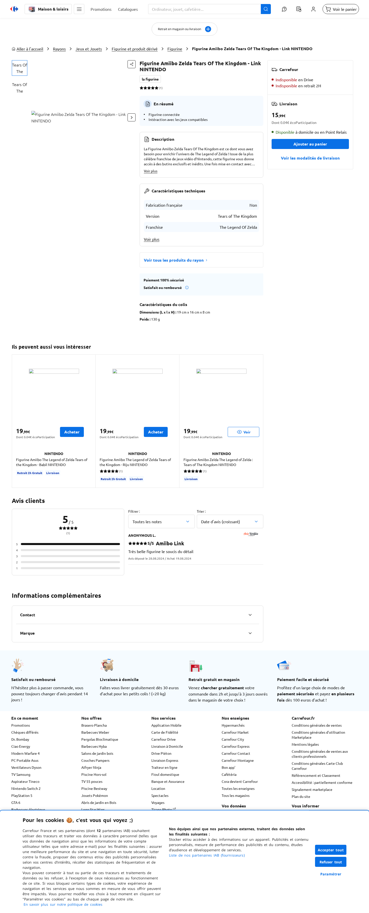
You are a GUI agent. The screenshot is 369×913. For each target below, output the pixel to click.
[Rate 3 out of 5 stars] (149, 88)
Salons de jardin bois (97, 753)
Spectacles (159, 795)
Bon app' (228, 767)
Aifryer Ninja (91, 767)
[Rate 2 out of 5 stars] (145, 88)
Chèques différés (24, 732)
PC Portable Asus (24, 760)
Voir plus (150, 171)
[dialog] (184, 861)
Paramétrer (330, 874)
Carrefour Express (236, 746)
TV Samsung (20, 774)
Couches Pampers (95, 760)
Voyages (157, 802)
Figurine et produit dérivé (135, 48)
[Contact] (250, 615)
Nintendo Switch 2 (26, 788)
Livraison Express (164, 760)
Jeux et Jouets (89, 48)
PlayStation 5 (21, 795)
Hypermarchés (233, 725)
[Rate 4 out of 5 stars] (153, 88)
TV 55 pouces (91, 781)
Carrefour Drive (163, 739)
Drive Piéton (161, 753)
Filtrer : (134, 511)
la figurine (150, 79)
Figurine (174, 48)
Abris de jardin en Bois (98, 802)
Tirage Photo (162, 809)
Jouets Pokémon (94, 795)
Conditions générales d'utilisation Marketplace (318, 734)
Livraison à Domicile (167, 746)
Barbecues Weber (95, 732)
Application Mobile (166, 725)
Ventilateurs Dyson (26, 767)
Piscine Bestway (94, 788)
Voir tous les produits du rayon (174, 260)
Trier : (201, 511)
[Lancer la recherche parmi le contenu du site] (266, 9)
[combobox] (209, 9)
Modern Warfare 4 (25, 753)
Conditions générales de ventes (317, 725)
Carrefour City (233, 739)
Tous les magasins (236, 795)
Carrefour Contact (236, 753)
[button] (79, 9)
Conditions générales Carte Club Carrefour (317, 766)
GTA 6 (15, 802)
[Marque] (250, 633)
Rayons (59, 48)
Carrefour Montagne (238, 760)
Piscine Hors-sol (93, 774)
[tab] (19, 68)
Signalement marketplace (312, 789)
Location (158, 788)
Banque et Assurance (167, 781)
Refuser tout (331, 862)
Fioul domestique (165, 774)
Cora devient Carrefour (240, 781)
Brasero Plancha (94, 725)
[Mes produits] (298, 9)
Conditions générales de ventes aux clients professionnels (320, 753)
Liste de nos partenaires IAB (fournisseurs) (207, 855)
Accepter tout (331, 850)
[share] (132, 64)
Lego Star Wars (93, 809)
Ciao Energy (20, 746)
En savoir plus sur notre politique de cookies (63, 904)
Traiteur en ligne (164, 767)
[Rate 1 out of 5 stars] (141, 88)
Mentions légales (305, 744)
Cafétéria (229, 774)
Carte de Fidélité (164, 732)
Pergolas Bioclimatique (99, 739)
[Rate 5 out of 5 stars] (156, 88)
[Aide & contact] (284, 9)
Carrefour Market (235, 732)
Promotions (20, 725)
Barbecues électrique (28, 809)
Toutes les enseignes (238, 788)
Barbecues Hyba (94, 746)
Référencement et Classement (316, 775)
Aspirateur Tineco (25, 781)
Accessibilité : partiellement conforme (322, 782)
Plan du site (301, 796)
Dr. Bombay (20, 739)
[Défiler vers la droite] (132, 117)
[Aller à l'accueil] (14, 9)
